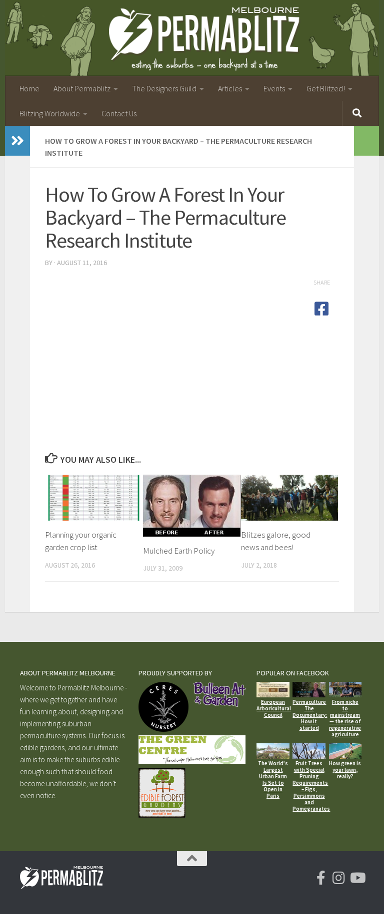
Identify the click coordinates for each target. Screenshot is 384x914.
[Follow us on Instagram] (339, 878)
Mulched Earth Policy (178, 550)
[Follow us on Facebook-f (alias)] (321, 878)
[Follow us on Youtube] (357, 878)
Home (30, 88)
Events (274, 88)
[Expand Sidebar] (17, 141)
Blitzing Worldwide (50, 113)
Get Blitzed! (325, 88)
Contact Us (119, 113)
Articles (230, 88)
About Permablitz (82, 88)
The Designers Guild (164, 88)
